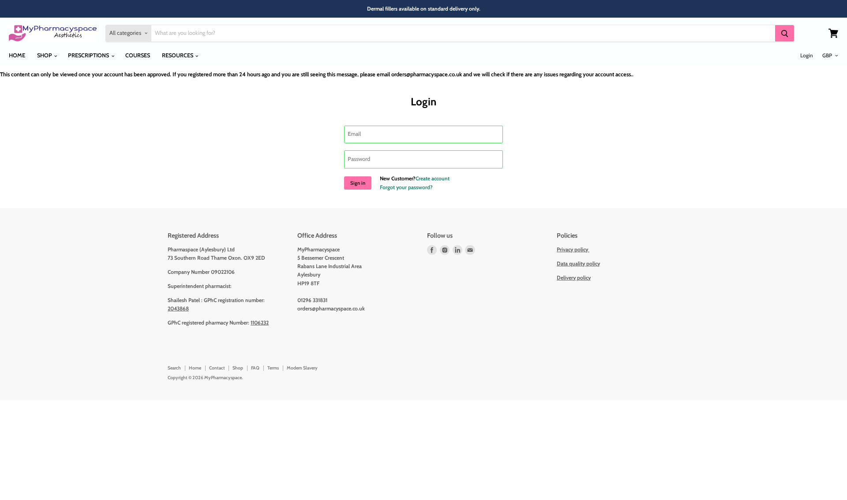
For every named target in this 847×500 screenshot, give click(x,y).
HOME (17, 55)
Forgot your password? (406, 187)
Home (195, 368)
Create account (433, 178)
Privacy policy (573, 249)
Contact (217, 368)
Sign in (357, 183)
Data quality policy (578, 263)
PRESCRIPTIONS (89, 55)
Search (174, 368)
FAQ (255, 368)
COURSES (137, 55)
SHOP (45, 55)
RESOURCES (178, 55)
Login (806, 55)
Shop (237, 368)
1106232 (260, 322)
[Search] (784, 33)
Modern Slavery (302, 368)
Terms (273, 368)
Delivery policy (574, 277)
